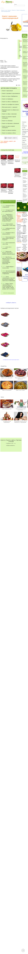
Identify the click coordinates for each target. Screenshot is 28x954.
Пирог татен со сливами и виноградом (20, 375)
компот (11, 139)
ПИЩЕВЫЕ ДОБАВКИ (24, 158)
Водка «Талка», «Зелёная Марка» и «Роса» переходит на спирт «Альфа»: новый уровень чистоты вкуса (8, 283)
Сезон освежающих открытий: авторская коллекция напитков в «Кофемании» (8, 275)
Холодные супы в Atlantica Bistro (8, 230)
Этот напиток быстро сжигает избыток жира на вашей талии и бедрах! (24, 229)
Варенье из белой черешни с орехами (10, 188)
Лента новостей (8, 7)
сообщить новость (11, 299)
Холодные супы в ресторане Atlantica (8, 207)
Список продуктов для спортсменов (20, 406)
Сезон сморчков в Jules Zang (8, 240)
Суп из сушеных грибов (24, 181)
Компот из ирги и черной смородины (8, 125)
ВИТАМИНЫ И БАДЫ (25, 162)
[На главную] (6, 3)
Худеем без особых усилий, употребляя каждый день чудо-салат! (24, 247)
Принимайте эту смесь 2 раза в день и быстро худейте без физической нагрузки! (24, 238)
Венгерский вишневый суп (25, 200)
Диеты (13, 437)
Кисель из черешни (17, 158)
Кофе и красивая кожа (6, 405)
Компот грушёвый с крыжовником (11, 93)
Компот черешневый (7, 90)
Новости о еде (4, 10)
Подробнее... (19, 239)
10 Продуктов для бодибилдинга (7, 419)
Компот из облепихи (7, 119)
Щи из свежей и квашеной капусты (25, 195)
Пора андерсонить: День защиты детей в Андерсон (8, 235)
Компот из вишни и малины (9, 128)
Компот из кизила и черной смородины (9, 116)
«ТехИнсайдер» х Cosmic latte (8, 264)
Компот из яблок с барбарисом (10, 101)
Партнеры (18, 437)
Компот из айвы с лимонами (9, 112)
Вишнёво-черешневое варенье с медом (3, 160)
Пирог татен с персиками (6, 374)
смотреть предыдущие (8, 290)
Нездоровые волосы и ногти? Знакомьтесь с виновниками (20, 419)
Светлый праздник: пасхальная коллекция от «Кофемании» (8, 269)
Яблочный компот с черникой (9, 106)
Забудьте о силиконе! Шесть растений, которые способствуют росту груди (25, 255)
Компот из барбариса (7, 98)
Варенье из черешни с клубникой (10, 159)
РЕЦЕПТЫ (24, 168)
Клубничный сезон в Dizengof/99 (8, 226)
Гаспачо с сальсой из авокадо (25, 174)
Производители (18, 7)
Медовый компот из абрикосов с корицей (10, 109)
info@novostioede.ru (10, 442)
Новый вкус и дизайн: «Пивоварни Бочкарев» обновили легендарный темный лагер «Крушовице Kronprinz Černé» (7, 215)
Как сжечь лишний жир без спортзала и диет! (24, 220)
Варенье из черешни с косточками (17, 173)
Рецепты (9, 10)
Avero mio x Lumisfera (6, 244)
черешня (21, 41)
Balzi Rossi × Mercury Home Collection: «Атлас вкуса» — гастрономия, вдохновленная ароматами (8, 257)
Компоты (14, 10)
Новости (2, 437)
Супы (24, 171)
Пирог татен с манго (20, 387)
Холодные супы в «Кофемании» (8, 203)
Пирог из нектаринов (6, 387)
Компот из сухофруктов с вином (10, 103)
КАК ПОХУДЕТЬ (24, 209)
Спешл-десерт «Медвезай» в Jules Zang (8, 221)
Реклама (11, 438)
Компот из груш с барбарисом (10, 95)
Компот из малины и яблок (9, 130)
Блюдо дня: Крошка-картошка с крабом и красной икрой (8, 250)
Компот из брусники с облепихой (10, 121)
